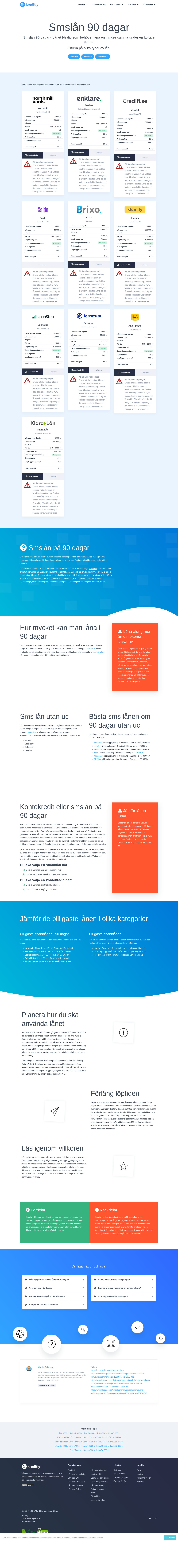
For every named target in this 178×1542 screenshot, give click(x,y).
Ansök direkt (32, 155)
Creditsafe (130, 662)
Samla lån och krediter (100, 1478)
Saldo (43, 218)
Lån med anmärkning (77, 1474)
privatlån (100, 652)
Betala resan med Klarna (98, 1490)
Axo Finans (134, 325)
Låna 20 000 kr (116, 1446)
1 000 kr (137, 1233)
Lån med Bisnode (75, 1485)
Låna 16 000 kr (61, 1446)
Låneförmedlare (99, 4)
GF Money (98, 759)
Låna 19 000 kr (102, 1446)
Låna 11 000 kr (61, 1442)
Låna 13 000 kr (89, 1442)
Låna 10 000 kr (114, 1438)
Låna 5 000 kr (114, 1433)
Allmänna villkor (144, 1478)
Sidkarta (140, 1482)
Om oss (140, 1470)
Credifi (135, 110)
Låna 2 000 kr (76, 1433)
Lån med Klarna (97, 1485)
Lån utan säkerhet (98, 1470)
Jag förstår (170, 1538)
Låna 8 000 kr (88, 1438)
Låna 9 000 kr (101, 1438)
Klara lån (98, 756)
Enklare (89, 105)
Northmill (43, 108)
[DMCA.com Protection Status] (28, 1485)
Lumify (135, 218)
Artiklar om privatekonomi (120, 1472)
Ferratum (89, 323)
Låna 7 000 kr (76, 1438)
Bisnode (121, 662)
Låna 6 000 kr (63, 1438)
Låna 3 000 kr (89, 1433)
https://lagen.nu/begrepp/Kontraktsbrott (107, 1370)
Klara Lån (42, 429)
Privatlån (74, 57)
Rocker (97, 955)
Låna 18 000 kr (89, 1446)
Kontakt (140, 1474)
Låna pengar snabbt (99, 1482)
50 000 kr (91, 649)
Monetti (28, 961)
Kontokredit (103, 57)
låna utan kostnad (105, 940)
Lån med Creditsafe (76, 1482)
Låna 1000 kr (63, 1433)
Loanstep (43, 325)
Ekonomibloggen (121, 1477)
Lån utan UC (73, 1478)
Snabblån (88, 57)
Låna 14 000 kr (102, 1442)
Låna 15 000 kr (116, 1442)
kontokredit (122, 826)
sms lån (86, 557)
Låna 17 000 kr (75, 1446)
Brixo (89, 217)
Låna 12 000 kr (75, 1442)
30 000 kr (139, 753)
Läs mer (53, 155)
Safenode (143, 662)
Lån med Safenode (76, 1489)
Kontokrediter (96, 1474)
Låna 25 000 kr (75, 1450)
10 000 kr (93, 569)
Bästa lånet (96, 1496)
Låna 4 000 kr (101, 1433)
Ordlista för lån (120, 1481)
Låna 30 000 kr (89, 1450)
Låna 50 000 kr (102, 1450)
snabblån (32, 732)
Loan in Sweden (98, 1500)
